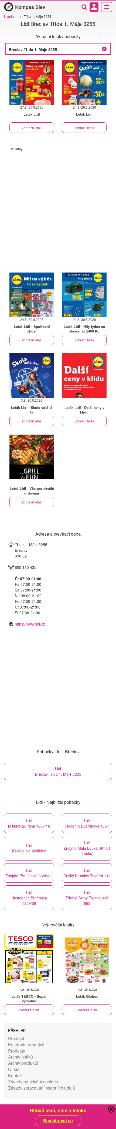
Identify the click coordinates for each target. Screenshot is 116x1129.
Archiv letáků (20, 1057)
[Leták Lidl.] (84, 375)
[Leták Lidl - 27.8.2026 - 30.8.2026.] (31, 82)
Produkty (16, 1051)
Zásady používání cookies (33, 1081)
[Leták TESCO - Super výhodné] (29, 958)
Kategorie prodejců (26, 1044)
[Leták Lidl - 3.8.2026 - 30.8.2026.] (31, 375)
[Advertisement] (58, 209)
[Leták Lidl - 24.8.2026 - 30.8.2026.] (84, 295)
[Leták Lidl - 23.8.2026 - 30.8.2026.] (31, 295)
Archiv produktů (23, 1063)
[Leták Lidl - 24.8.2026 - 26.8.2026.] (84, 82)
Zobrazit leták (32, 127)
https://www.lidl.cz (30, 624)
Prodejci (16, 1038)
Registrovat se (58, 1121)
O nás (13, 1069)
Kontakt (15, 1075)
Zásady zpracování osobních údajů (41, 1088)
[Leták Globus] (87, 958)
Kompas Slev (30, 7)
